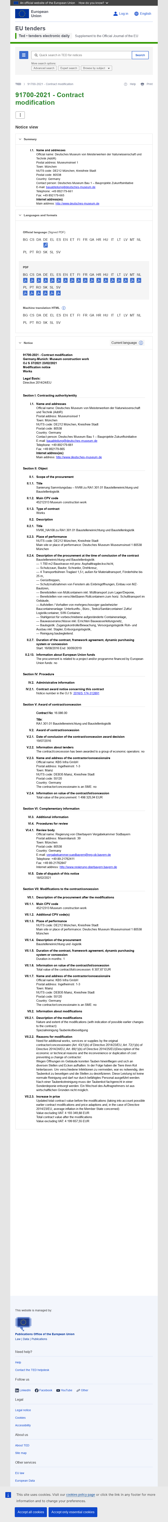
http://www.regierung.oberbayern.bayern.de (88, 867)
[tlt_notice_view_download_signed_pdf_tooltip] (45, 245)
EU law (19, 1473)
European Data (25, 1480)
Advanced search (44, 68)
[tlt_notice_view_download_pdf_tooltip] (25, 280)
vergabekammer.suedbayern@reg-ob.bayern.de (79, 854)
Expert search (68, 68)
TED (18, 84)
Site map (21, 1453)
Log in (123, 13)
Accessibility (23, 1425)
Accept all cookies (31, 1512)
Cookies (20, 1417)
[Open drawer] (20, 115)
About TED (22, 1445)
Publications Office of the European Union (45, 1334)
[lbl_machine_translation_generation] (64, 308)
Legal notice (23, 1410)
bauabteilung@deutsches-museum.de (70, 187)
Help (18, 1362)
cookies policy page (80, 1494)
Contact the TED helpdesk (32, 1370)
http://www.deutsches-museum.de (77, 203)
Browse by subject (94, 68)
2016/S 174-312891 (86, 693)
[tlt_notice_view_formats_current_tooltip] (141, 343)
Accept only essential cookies (72, 1512)
